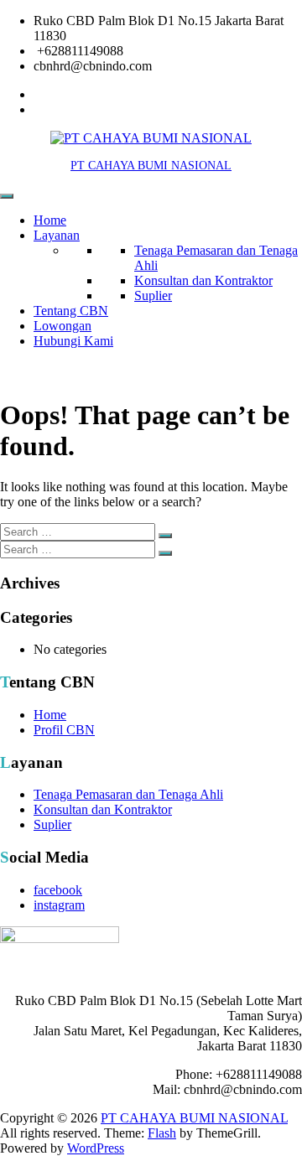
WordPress (95, 1148)
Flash (162, 1133)
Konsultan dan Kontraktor (203, 280)
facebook (58, 890)
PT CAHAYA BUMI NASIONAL (151, 165)
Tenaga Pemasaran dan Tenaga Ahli (128, 794)
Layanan (57, 235)
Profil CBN (64, 730)
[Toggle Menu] (6, 196)
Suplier (153, 295)
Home (50, 220)
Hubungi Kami (73, 341)
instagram (59, 905)
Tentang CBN (71, 310)
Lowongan (62, 326)
